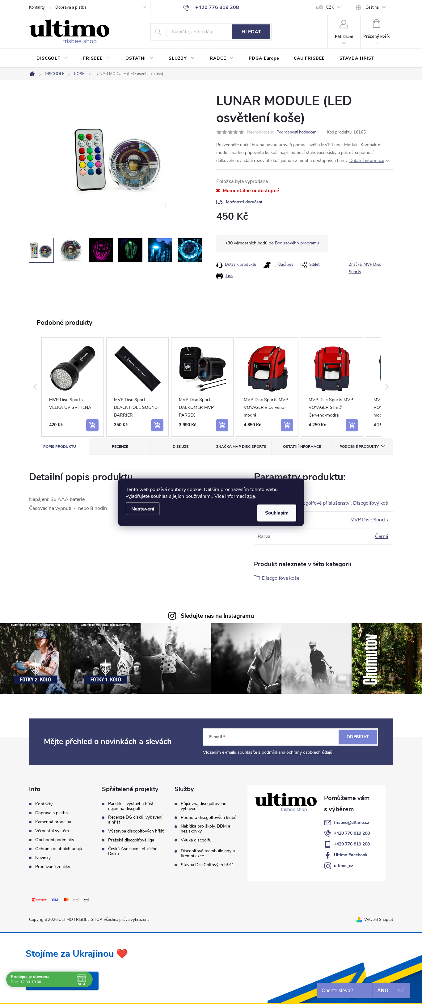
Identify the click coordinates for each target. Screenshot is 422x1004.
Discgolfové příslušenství (323, 503)
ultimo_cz (343, 866)
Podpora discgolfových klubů (209, 817)
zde (251, 496)
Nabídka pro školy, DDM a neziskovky (205, 829)
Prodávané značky (52, 867)
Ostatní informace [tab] (302, 446)
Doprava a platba (71, 7)
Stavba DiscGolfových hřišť (207, 864)
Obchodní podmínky (54, 840)
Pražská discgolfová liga (131, 840)
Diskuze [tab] (180, 446)
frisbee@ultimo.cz (351, 822)
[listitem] (72, 387)
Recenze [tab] (120, 446)
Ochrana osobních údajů (58, 849)
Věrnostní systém (52, 831)
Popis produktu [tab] (59, 446)
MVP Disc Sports (369, 519)
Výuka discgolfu (196, 840)
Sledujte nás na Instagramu (217, 616)
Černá (381, 536)
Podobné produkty (359, 446)
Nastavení (142, 508)
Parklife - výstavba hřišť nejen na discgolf (131, 806)
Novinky (43, 858)
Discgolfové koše (280, 578)
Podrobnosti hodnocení (296, 132)
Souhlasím (277, 512)
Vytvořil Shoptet (378, 919)
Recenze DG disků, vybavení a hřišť (135, 820)
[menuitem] (52, 58)
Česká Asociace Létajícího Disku (133, 851)
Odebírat (358, 737)
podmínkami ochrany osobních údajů (297, 752)
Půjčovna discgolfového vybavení (203, 806)
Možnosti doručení (244, 202)
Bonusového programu (297, 243)
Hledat (251, 31)
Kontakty (37, 7)
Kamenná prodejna (53, 822)
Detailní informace (366, 160)
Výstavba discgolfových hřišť (136, 831)
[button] (35, 387)
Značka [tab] (241, 446)
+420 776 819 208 (352, 833)
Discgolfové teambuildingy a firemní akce (208, 853)
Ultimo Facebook (351, 855)
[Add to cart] (92, 425)
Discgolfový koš (370, 503)
